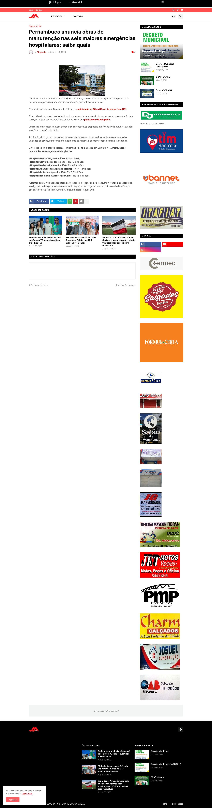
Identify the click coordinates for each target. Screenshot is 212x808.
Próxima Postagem (125, 285)
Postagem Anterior (39, 285)
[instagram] (150, 249)
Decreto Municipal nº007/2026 (165, 65)
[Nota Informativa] (147, 93)
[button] (173, 16)
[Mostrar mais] (86, 201)
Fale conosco (177, 804)
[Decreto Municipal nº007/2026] (147, 67)
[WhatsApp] (69, 201)
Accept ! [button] (13, 799)
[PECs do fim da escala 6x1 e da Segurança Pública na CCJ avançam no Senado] (82, 225)
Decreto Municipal (160, 751)
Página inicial (35, 26)
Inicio (31, 10)
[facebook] (173, 10)
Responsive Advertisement (106, 711)
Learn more (27, 793)
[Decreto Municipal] (142, 754)
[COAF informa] (147, 80)
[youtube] (182, 10)
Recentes (56, 16)
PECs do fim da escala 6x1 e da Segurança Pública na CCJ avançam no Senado (81, 240)
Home (164, 804)
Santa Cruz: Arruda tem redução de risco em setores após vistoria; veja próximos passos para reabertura (119, 241)
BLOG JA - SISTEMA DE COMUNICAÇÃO (66, 804)
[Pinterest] (75, 201)
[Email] (81, 201)
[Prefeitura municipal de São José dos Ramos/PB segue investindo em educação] (45, 225)
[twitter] (178, 10)
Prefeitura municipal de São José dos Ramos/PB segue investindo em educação (45, 240)
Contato (39, 10)
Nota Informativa (164, 90)
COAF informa (163, 77)
